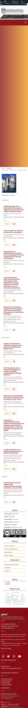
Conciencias (5, 200)
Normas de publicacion (11, 549)
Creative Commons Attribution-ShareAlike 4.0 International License (13, 618)
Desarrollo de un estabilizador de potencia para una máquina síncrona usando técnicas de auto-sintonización (14, 254)
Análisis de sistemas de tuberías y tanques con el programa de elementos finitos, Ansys (13, 346)
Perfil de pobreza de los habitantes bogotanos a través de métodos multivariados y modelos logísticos (12, 371)
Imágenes (4, 476)
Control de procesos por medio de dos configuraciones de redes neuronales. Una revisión (13, 485)
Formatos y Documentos (12, 564)
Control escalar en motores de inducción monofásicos (13, 231)
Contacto (7, 571)
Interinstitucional (18, 15)
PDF (8, 224)
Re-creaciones (6, 337)
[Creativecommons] (14, 533)
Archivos (9, 168)
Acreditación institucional (5, 16)
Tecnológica (13, 524)
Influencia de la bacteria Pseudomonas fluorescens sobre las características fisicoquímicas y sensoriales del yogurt (14, 310)
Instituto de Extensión (11, 16)
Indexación (8, 567)
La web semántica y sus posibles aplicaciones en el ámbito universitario (13, 451)
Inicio (3, 168)
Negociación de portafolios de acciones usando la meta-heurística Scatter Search (14, 397)
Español (8, 584)
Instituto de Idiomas (26, 16)
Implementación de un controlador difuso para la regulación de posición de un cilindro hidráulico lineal (14, 208)
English (8, 582)
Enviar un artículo (9, 546)
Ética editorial (8, 552)
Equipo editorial (9, 555)
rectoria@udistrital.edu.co (7, 698)
